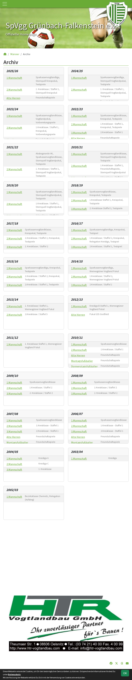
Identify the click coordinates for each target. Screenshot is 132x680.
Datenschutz (14, 674)
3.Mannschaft (79, 132)
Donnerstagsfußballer (84, 366)
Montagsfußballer (82, 361)
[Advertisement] (66, 556)
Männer (14, 54)
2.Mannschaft (14, 89)
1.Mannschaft (14, 77)
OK (125, 673)
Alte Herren (13, 98)
